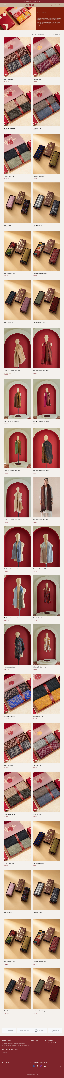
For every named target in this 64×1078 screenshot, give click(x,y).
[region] (32, 1)
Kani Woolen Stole (38, 618)
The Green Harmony (39, 322)
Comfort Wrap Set (38, 716)
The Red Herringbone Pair (40, 273)
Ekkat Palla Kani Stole (39, 667)
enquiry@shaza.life (23, 1045)
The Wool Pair (37, 79)
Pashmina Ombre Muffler (11, 569)
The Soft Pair (8, 225)
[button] (5, 5)
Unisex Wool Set (9, 176)
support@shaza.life (19, 1043)
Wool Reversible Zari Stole (12, 370)
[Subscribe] (28, 1053)
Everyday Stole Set (9, 128)
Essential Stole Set (9, 716)
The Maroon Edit (9, 322)
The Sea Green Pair (38, 176)
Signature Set (37, 128)
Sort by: (34, 34)
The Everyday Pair (9, 273)
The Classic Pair (9, 79)
